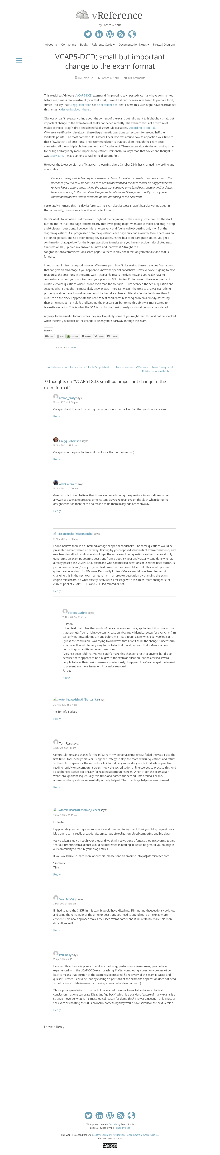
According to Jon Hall (142, 127)
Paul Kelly (65, 955)
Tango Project (122, 1127)
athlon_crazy (67, 398)
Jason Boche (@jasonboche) (76, 533)
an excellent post (108, 104)
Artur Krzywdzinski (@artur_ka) (79, 699)
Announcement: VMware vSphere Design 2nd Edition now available (144, 369)
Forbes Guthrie (110, 78)
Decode (113, 1124)
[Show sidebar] (19, 60)
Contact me (68, 44)
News (73, 347)
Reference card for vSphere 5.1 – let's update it (80, 367)
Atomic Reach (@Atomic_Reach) (79, 810)
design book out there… (76, 109)
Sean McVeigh (68, 899)
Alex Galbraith (68, 484)
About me (51, 44)
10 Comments (136, 78)
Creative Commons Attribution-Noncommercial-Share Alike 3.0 (125, 1134)
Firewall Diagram (164, 44)
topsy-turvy (57, 155)
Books (84, 44)
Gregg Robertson (80, 104)
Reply (57, 416)
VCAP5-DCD (84, 95)
